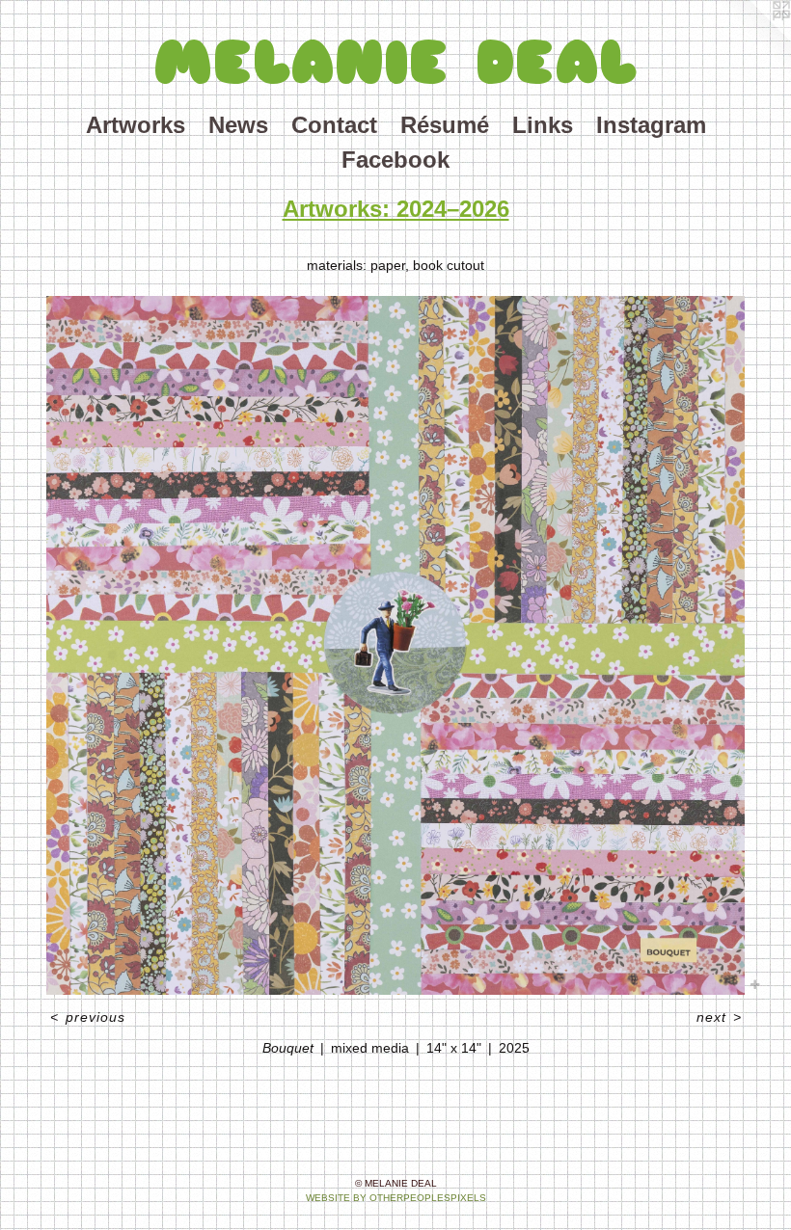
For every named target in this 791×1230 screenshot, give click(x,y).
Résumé (444, 125)
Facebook (395, 160)
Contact (334, 125)
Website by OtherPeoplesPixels (396, 1197)
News (238, 125)
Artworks (135, 125)
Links (542, 125)
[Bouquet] (395, 645)
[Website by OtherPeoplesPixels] (752, 38)
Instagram (651, 125)
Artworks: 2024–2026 (396, 209)
